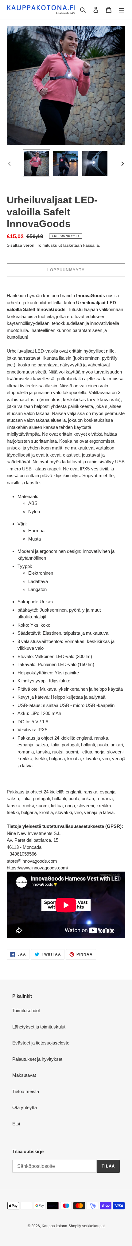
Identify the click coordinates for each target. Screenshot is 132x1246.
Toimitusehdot (26, 1010)
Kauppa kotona (54, 1226)
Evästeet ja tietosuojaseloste (40, 1042)
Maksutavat (24, 1075)
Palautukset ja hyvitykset (37, 1059)
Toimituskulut (49, 245)
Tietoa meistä (25, 1091)
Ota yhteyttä (24, 1107)
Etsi (16, 1123)
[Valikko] (121, 9)
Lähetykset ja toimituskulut (38, 1026)
